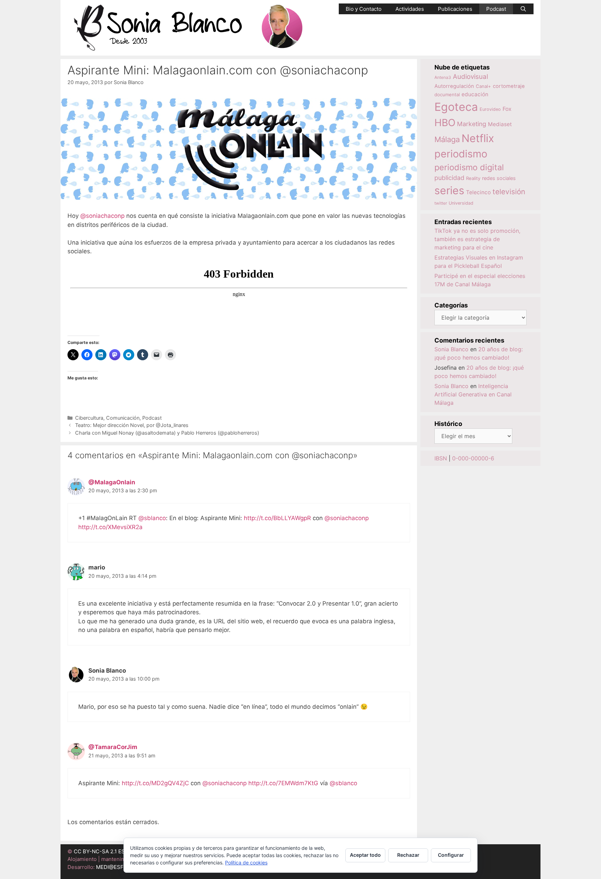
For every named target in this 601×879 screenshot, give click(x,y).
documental (447, 94)
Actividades (409, 9)
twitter (440, 203)
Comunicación (122, 418)
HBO (444, 123)
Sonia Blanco (451, 349)
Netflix (478, 138)
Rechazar (408, 855)
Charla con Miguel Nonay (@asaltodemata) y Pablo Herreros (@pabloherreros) (167, 433)
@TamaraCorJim (112, 747)
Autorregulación (454, 86)
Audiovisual (470, 77)
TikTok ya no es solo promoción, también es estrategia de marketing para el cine (477, 239)
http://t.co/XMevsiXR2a (110, 527)
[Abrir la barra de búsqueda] (523, 8)
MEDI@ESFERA (115, 867)
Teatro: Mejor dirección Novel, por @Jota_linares (132, 425)
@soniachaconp (102, 215)
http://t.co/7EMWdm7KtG (283, 783)
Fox (507, 109)
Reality (473, 178)
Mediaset (500, 124)
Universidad (461, 203)
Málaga (447, 139)
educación (475, 94)
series (449, 190)
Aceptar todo (365, 855)
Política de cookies (246, 862)
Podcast (496, 9)
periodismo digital (469, 167)
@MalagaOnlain (111, 482)
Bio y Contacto (364, 9)
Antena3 (442, 77)
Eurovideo (490, 109)
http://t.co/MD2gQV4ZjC (155, 783)
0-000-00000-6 (473, 458)
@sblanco (152, 518)
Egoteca (456, 107)
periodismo (460, 154)
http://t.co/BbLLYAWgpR (277, 518)
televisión (508, 191)
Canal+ (483, 86)
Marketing (471, 124)
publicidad (449, 177)
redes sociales (499, 178)
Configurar (451, 855)
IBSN (440, 458)
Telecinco (478, 192)
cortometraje (509, 86)
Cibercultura (89, 418)
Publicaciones (455, 9)
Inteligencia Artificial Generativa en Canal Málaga (473, 394)
